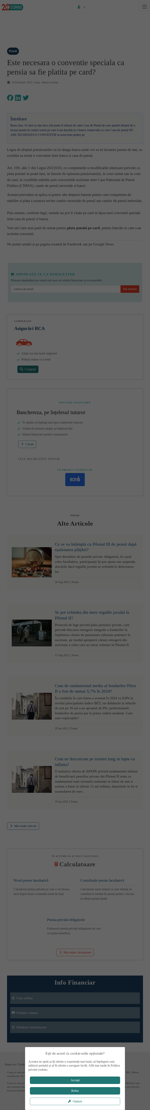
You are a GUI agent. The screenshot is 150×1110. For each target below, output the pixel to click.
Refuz (75, 1090)
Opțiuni (77, 1101)
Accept (75, 1080)
